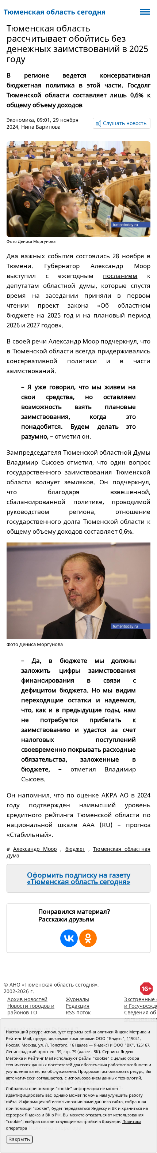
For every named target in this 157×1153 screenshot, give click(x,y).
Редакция (77, 1005)
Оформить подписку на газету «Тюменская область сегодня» (78, 878)
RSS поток (78, 1012)
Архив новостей (27, 999)
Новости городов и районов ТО (30, 1009)
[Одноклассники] (88, 938)
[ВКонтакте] (69, 938)
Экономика (20, 119)
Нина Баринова (41, 126)
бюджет (75, 848)
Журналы (77, 999)
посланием (120, 275)
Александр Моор (35, 848)
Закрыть (19, 1139)
